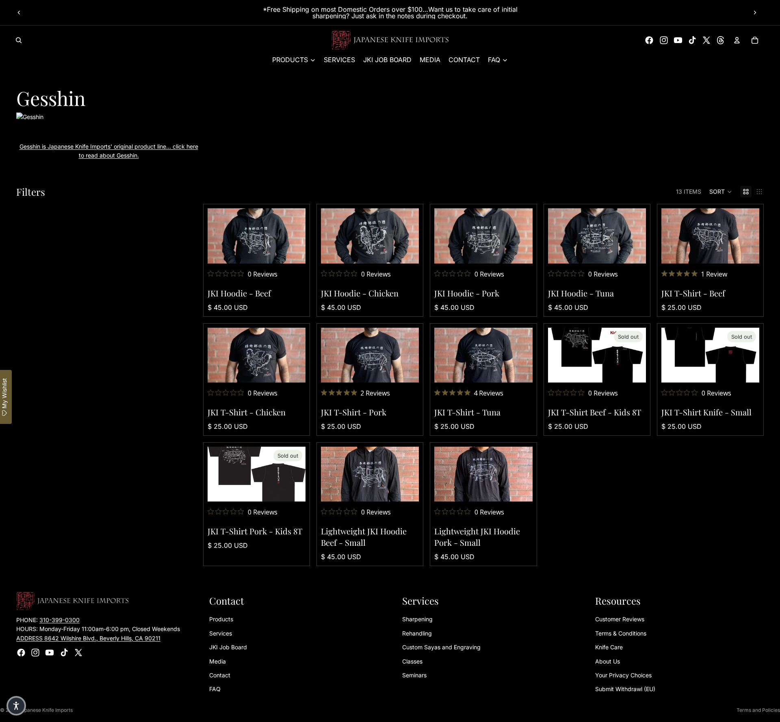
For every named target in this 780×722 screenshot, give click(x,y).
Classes (412, 661)
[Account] (737, 40)
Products (221, 619)
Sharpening (417, 619)
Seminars (414, 675)
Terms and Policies (758, 710)
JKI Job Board (228, 647)
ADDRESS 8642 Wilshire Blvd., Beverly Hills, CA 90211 (88, 638)
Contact (219, 675)
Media (217, 661)
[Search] (19, 40)
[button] (720, 192)
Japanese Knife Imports (46, 710)
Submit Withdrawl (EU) (625, 688)
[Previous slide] (19, 13)
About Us (607, 661)
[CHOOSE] (293, 251)
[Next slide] (755, 13)
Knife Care (609, 647)
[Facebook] (649, 40)
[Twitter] (706, 40)
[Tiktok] (692, 40)
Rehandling (417, 633)
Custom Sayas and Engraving (441, 647)
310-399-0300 (59, 619)
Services (220, 633)
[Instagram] (664, 40)
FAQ (215, 688)
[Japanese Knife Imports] (390, 40)
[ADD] (406, 489)
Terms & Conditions (620, 633)
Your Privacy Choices (623, 675)
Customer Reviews (619, 619)
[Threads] (721, 40)
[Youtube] (678, 40)
